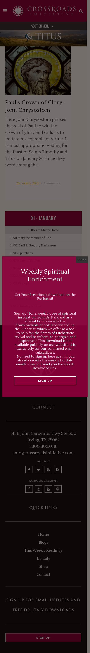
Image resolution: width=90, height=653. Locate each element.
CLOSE (82, 259)
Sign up (45, 380)
